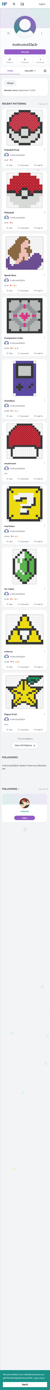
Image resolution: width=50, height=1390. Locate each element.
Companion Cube (13, 338)
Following (40, 60)
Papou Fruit (10, 714)
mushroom (10, 463)
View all (42, 104)
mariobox (9, 526)
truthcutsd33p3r (17, 155)
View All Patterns (24, 745)
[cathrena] (24, 803)
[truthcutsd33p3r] (6, 155)
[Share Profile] (8, 33)
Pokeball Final (11, 150)
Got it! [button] (25, 1384)
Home (10, 71)
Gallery (30, 71)
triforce (8, 651)
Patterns (9, 60)
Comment (24, 165)
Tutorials (22, 4)
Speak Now (10, 275)
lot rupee (9, 589)
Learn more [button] (39, 1378)
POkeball (9, 212)
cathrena (24, 811)
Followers (25, 60)
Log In (42, 4)
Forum (14, 4)
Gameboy (9, 400)
